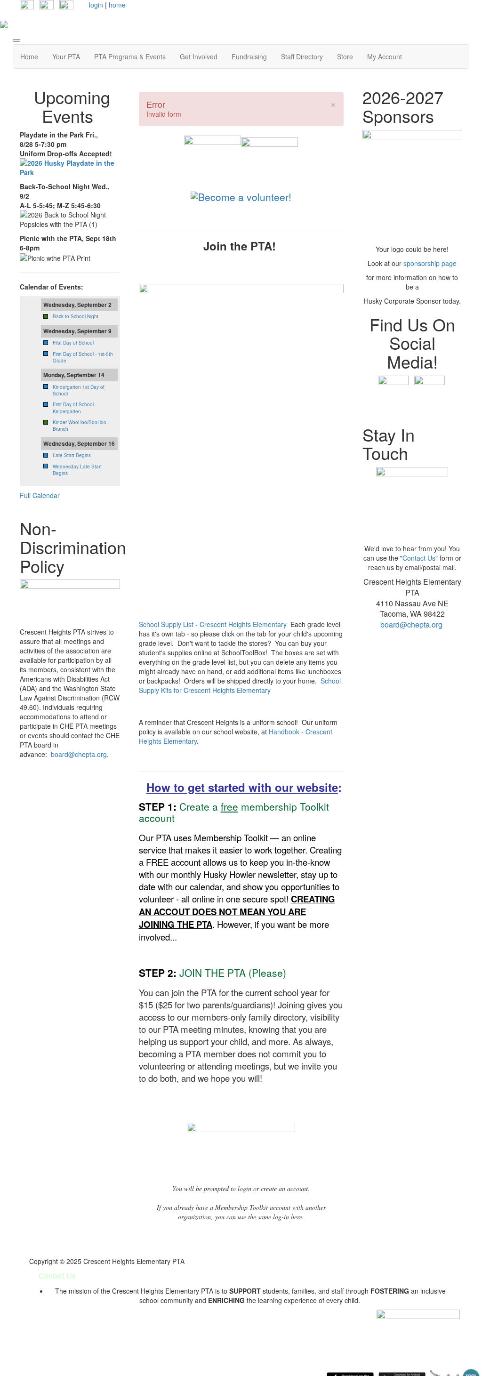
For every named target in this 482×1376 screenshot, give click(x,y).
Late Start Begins (72, 455)
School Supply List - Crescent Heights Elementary (213, 624)
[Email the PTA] (66, 6)
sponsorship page (430, 263)
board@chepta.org (79, 754)
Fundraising (249, 56)
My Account (384, 56)
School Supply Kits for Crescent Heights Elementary (240, 685)
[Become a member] (212, 161)
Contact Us (418, 558)
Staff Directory (302, 56)
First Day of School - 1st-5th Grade (83, 357)
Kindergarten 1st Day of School (78, 390)
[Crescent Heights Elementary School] (269, 161)
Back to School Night (75, 316)
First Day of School (73, 342)
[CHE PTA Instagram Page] (47, 6)
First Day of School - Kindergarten (74, 407)
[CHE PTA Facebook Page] (27, 6)
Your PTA (66, 56)
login (96, 4)
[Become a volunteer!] (241, 195)
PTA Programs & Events (130, 56)
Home (29, 56)
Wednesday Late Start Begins (77, 469)
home (117, 4)
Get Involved (198, 56)
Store (345, 56)
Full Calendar (40, 495)
